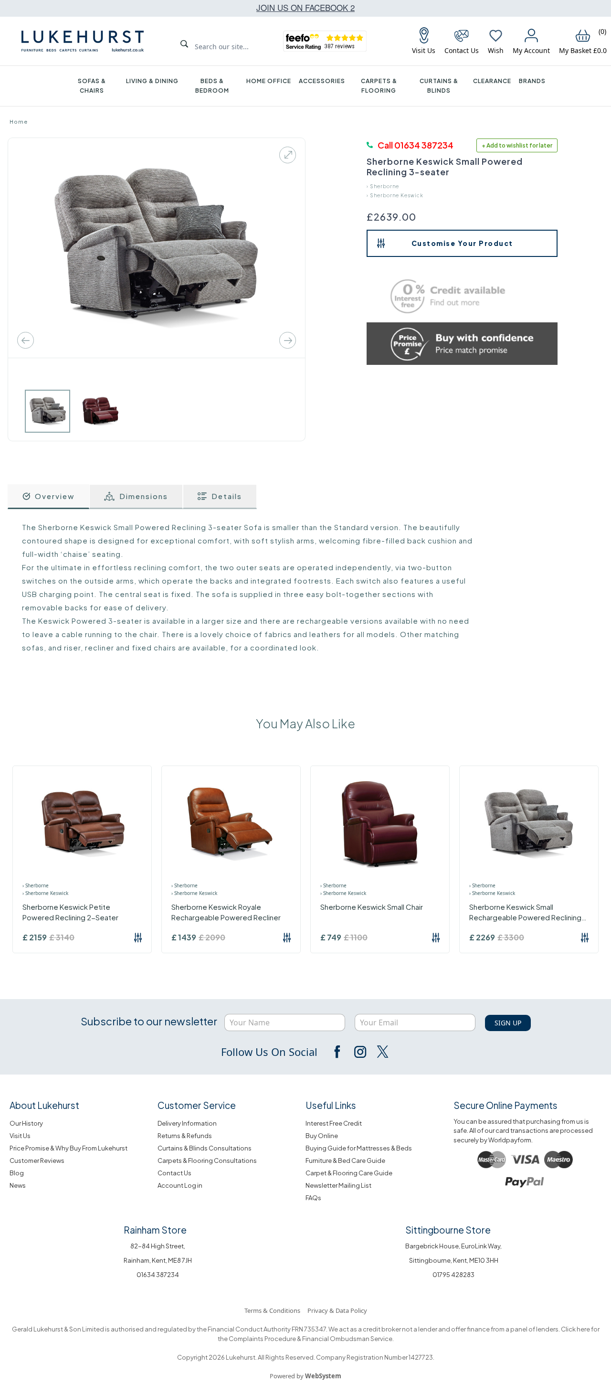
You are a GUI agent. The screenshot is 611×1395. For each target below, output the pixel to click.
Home (19, 121)
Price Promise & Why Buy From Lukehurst (68, 1148)
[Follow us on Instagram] (360, 1051)
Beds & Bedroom (212, 85)
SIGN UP (508, 1022)
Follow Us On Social (269, 1051)
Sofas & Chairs (92, 85)
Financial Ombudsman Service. (347, 1338)
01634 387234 (158, 1274)
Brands (532, 81)
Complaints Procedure (262, 1338)
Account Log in (180, 1185)
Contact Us (174, 1173)
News (18, 1185)
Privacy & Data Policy (337, 1310)
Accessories (322, 81)
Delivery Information (187, 1123)
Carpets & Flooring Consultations (207, 1160)
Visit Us (20, 1135)
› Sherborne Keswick (395, 195)
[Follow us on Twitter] (382, 1051)
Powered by (305, 1376)
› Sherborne (383, 186)
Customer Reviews (37, 1160)
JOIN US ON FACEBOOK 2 (305, 7)
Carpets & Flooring (379, 85)
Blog (17, 1173)
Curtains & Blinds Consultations (205, 1148)
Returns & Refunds (185, 1135)
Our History (26, 1123)
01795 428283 (453, 1274)
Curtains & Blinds (439, 85)
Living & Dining (152, 81)
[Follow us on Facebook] (338, 1051)
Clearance (492, 81)
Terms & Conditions (272, 1310)
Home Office (268, 81)
